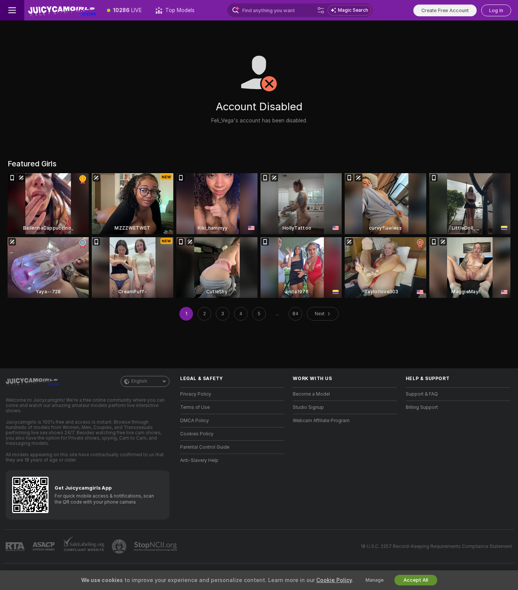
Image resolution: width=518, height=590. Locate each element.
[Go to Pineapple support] (120, 546)
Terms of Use (195, 407)
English (139, 381)
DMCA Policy (194, 420)
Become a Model (311, 394)
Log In (496, 10)
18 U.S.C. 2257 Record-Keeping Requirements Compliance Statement (436, 546)
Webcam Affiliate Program (321, 420)
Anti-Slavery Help (199, 460)
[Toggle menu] (12, 10)
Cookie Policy (334, 580)
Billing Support (422, 407)
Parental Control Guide (204, 447)
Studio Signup (308, 407)
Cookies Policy (196, 434)
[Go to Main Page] (62, 10)
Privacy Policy (195, 394)
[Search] (321, 10)
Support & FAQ (422, 394)
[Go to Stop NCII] (156, 546)
